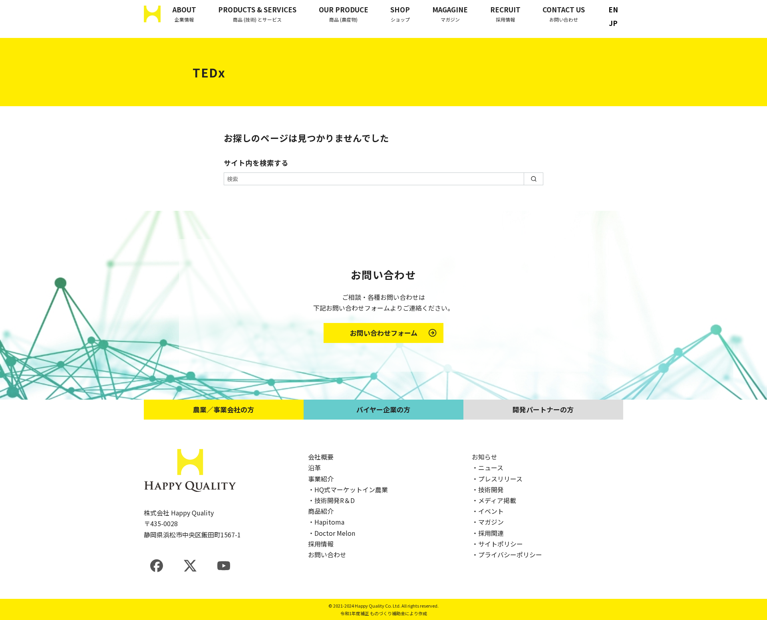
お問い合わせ (327, 554)
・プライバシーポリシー (507, 554)
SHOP (400, 13)
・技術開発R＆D (331, 500)
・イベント (488, 511)
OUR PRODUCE (343, 13)
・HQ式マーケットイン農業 (348, 489)
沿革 (314, 467)
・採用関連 (488, 533)
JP (613, 23)
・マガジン (488, 522)
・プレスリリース (497, 478)
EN (613, 9)
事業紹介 (321, 478)
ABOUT (184, 13)
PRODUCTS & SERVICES (257, 13)
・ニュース (487, 467)
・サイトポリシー (497, 544)
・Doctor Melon (331, 533)
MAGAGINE (450, 13)
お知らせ (484, 457)
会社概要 (321, 457)
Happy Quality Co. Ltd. (378, 605)
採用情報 (321, 544)
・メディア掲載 (494, 500)
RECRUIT (505, 13)
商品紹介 (321, 511)
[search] (533, 178)
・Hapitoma (326, 522)
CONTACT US (563, 13)
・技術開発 (488, 489)
